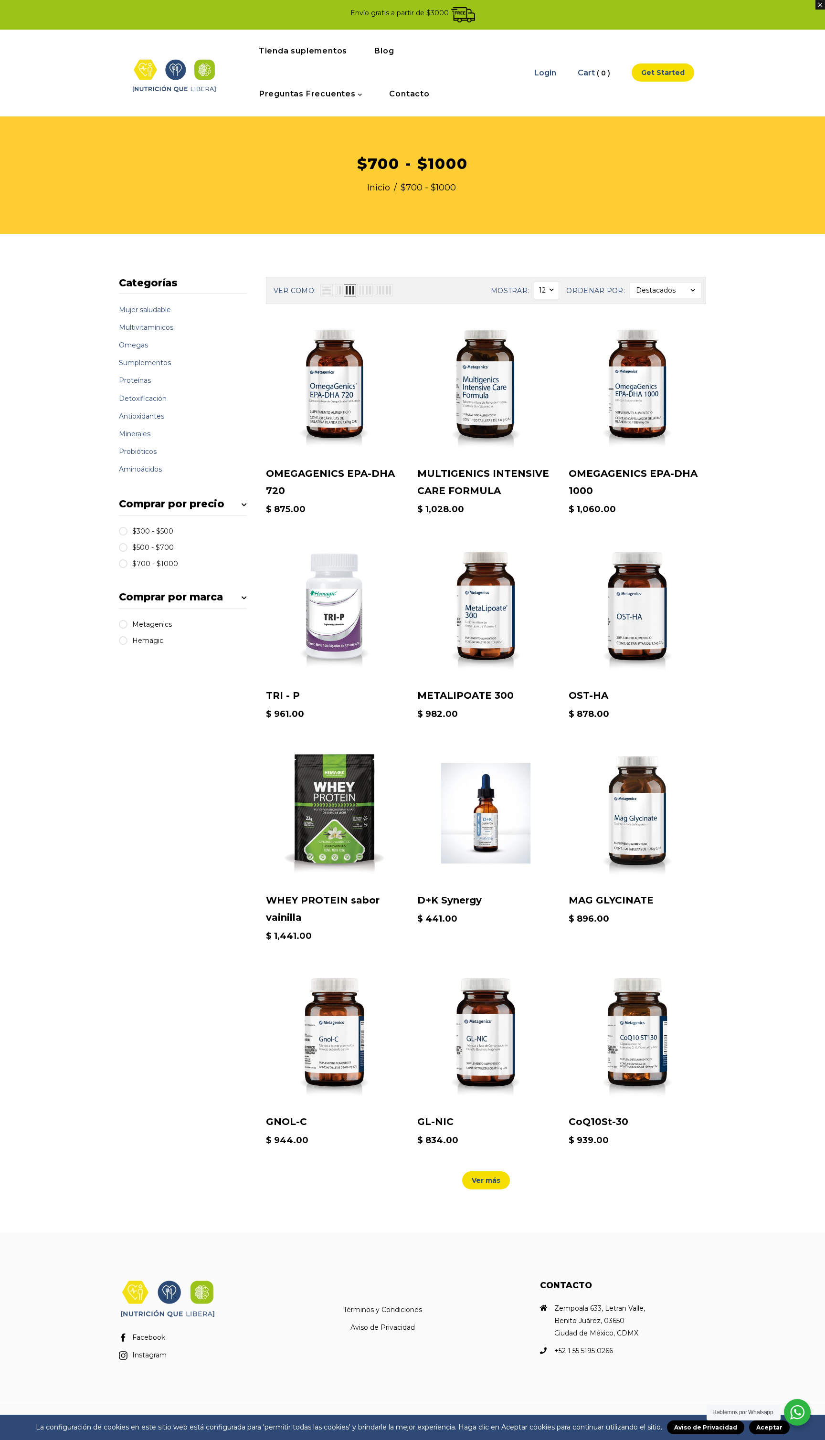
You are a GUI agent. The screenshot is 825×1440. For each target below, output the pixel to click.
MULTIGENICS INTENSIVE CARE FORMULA (483, 482)
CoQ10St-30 (598, 1121)
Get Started (663, 72)
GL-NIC (435, 1121)
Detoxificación (143, 398)
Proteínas (135, 380)
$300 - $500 (152, 531)
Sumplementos (145, 362)
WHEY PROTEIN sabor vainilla (323, 908)
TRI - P (283, 695)
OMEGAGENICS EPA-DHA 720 (330, 482)
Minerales (134, 434)
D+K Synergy (449, 900)
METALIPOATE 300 (465, 695)
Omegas (133, 345)
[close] (820, 5)
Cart (594, 72)
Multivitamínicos (146, 327)
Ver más (486, 1180)
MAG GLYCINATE (611, 900)
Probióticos (138, 451)
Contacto (409, 93)
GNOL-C (286, 1121)
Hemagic (147, 640)
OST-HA (588, 695)
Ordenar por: (595, 290)
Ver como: (295, 290)
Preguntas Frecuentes (308, 93)
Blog (384, 50)
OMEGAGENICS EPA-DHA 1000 (633, 482)
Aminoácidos (140, 469)
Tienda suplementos (303, 50)
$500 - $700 (153, 547)
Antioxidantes (141, 416)
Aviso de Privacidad (382, 1327)
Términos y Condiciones (382, 1309)
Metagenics (152, 624)
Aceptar (769, 1427)
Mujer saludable (145, 309)
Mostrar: (510, 290)
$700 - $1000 (155, 563)
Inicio (378, 187)
